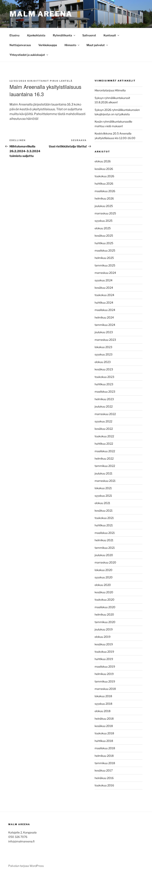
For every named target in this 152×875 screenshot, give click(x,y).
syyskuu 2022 (103, 421)
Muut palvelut (95, 45)
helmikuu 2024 (104, 317)
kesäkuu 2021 (104, 510)
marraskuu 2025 (105, 213)
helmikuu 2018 (104, 755)
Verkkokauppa (47, 45)
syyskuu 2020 (104, 577)
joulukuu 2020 (104, 555)
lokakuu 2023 (103, 347)
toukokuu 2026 (104, 176)
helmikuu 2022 (104, 458)
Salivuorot (89, 35)
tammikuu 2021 (105, 547)
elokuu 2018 (102, 711)
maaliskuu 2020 (105, 607)
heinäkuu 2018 (104, 718)
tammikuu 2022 (105, 466)
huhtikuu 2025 (104, 243)
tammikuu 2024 (105, 324)
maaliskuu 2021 (105, 532)
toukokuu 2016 (104, 785)
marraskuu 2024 (105, 272)
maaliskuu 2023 (105, 391)
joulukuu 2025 (104, 206)
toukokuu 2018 (104, 733)
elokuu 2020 (103, 585)
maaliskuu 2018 (105, 748)
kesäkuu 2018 (104, 726)
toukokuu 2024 (104, 295)
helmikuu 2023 (104, 399)
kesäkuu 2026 (104, 168)
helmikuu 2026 (104, 198)
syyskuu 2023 (103, 354)
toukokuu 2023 (104, 376)
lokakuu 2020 (103, 570)
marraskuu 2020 (105, 562)
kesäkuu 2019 (104, 644)
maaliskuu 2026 (105, 191)
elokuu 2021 (102, 503)
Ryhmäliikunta (62, 35)
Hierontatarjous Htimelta (110, 90)
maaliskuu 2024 (105, 310)
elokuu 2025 (103, 228)
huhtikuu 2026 (104, 183)
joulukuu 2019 (104, 629)
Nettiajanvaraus (20, 45)
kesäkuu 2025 (104, 235)
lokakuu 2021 (103, 488)
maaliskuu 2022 (105, 451)
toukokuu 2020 (104, 599)
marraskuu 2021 (105, 480)
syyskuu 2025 (103, 220)
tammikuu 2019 (105, 681)
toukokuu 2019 (104, 651)
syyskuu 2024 (103, 280)
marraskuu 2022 (105, 414)
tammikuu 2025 (105, 265)
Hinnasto (70, 45)
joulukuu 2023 (104, 332)
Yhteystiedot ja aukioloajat (27, 54)
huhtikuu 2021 (104, 525)
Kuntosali (110, 35)
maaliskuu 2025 (105, 250)
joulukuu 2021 (103, 473)
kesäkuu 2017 (104, 770)
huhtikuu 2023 (104, 384)
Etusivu (14, 35)
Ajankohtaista (36, 35)
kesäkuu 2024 (104, 287)
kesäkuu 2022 (104, 428)
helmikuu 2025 (104, 257)
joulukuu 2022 (104, 406)
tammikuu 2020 (105, 622)
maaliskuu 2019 (105, 666)
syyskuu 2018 (103, 703)
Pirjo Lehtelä (61, 80)
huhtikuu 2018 (104, 740)
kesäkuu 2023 (104, 369)
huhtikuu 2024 (104, 302)
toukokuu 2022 (104, 436)
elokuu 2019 (102, 636)
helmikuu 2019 (104, 674)
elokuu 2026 (103, 161)
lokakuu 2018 (103, 696)
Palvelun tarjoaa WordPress (26, 865)
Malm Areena (41, 14)
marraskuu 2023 (105, 339)
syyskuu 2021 (103, 495)
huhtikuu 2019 (104, 659)
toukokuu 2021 (104, 518)
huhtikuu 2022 (104, 443)
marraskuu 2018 (105, 688)
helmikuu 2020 (104, 614)
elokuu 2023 (103, 362)
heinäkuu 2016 (104, 778)
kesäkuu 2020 (104, 592)
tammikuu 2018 (105, 763)
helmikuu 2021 (104, 540)
